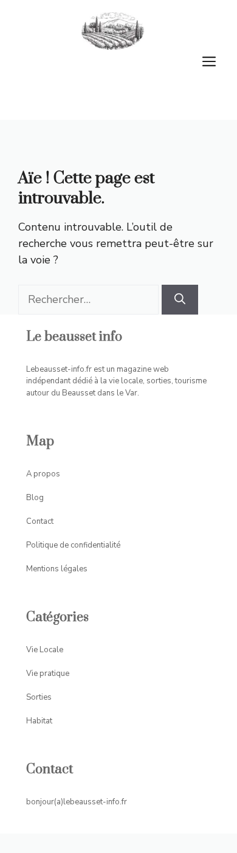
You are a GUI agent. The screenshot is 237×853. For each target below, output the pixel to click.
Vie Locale (44, 649)
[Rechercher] (180, 300)
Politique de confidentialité (73, 545)
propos (46, 473)
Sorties (39, 697)
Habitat (39, 720)
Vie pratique (47, 673)
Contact (39, 521)
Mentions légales (57, 568)
